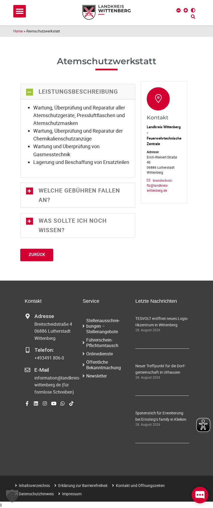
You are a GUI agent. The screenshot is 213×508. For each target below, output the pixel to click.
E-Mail (41, 370)
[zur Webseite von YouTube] (53, 403)
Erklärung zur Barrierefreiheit (83, 485)
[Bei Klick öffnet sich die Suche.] (193, 16)
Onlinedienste (99, 354)
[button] (19, 11)
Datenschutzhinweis (36, 493)
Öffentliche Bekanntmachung (103, 365)
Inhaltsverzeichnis (34, 485)
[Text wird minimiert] (178, 10)
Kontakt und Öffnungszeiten (140, 485)
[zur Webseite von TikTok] (71, 403)
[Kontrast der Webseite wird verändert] (193, 10)
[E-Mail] (27, 370)
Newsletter (96, 376)
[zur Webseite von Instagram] (44, 403)
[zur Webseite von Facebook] (27, 403)
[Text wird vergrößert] (186, 10)
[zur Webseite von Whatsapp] (62, 403)
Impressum (72, 493)
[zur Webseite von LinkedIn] (36, 403)
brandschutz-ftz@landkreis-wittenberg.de (160, 185)
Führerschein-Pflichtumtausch (102, 342)
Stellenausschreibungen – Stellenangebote (103, 326)
